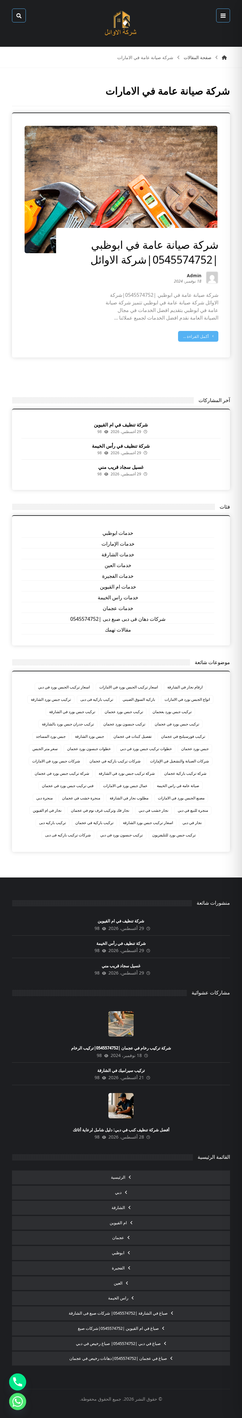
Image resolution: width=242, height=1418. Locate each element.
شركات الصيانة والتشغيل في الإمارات (179, 761)
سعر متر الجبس (45, 748)
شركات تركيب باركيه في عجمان (115, 761)
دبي (118, 1192)
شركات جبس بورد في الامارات (56, 761)
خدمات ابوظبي (117, 532)
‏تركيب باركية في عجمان (94, 822)
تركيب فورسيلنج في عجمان (183, 736)
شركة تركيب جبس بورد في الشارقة (127, 773)
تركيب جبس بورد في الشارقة (72, 711)
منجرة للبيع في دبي (193, 810)
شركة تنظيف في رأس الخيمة (121, 446)
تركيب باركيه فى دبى (96, 699)
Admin (194, 276)
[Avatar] (212, 277)
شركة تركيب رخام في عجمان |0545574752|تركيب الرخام (121, 1048)
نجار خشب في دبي (153, 810)
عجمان (118, 1237)
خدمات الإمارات (118, 543)
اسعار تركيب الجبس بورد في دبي (64, 687)
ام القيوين (118, 1222)
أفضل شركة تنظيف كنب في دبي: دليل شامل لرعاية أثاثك (121, 1130)
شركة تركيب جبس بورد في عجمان (62, 773)
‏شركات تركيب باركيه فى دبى (68, 835)
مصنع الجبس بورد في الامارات (181, 798)
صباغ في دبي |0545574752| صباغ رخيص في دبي (118, 1343)
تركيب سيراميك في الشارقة (121, 1070)
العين (118, 1283)
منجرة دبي (44, 798)
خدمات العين (118, 565)
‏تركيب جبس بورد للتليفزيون (174, 835)
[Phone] (17, 1381)
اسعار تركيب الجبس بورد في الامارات (128, 687)
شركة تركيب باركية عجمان (185, 773)
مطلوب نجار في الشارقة (129, 798)
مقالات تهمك (118, 629)
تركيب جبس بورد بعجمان (172, 711)
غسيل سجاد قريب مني (121, 467)
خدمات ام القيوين (118, 586)
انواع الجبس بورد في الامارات (187, 699)
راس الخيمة (118, 1298)
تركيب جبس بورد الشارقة (51, 699)
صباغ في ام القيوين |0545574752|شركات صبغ (118, 1328)
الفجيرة (118, 1268)
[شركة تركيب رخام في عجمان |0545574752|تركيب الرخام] (121, 1023)
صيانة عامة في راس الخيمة (178, 785)
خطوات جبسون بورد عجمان (89, 748)
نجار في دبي (192, 822)
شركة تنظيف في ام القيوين (121, 424)
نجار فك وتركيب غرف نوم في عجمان (100, 810)
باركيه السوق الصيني (139, 699)
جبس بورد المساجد (51, 736)
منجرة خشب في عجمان (81, 798)
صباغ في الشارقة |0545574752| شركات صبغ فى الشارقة (118, 1313)
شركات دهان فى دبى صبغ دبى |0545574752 (117, 618)
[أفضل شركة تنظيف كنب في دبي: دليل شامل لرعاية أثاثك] (121, 1105)
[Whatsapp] (17, 1401)
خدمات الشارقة (117, 554)
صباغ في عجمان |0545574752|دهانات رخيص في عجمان (118, 1358)
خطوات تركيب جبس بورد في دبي (146, 748)
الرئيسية (118, 1177)
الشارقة (118, 1207)
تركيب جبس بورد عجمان (124, 711)
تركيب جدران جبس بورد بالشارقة (68, 724)
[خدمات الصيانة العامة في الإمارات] (121, 23)
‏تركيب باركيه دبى (52, 822)
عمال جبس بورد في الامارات (125, 785)
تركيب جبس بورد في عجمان (177, 724)
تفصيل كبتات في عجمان (132, 736)
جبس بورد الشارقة (89, 736)
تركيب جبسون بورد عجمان (124, 724)
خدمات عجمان (118, 608)
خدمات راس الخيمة (118, 597)
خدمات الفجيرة (118, 575)
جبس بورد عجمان (195, 748)
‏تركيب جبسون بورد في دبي (121, 835)
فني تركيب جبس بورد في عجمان (68, 785)
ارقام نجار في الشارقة (185, 687)
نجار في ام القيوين (47, 810)
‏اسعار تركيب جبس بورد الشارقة (148, 822)
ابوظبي (118, 1253)
